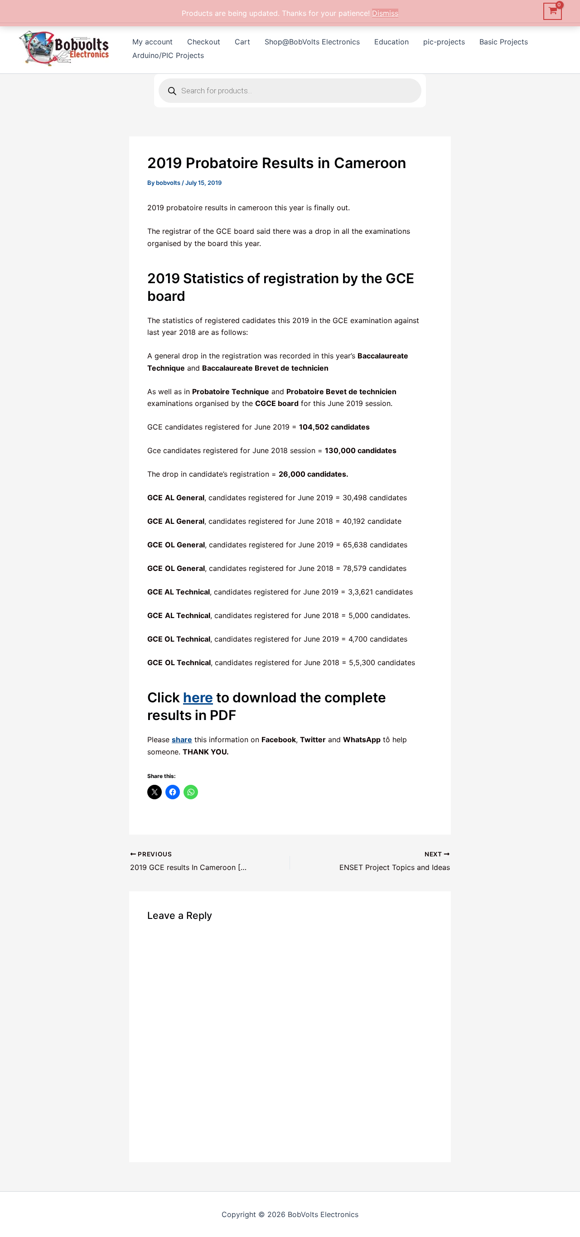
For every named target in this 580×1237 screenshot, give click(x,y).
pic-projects (444, 41)
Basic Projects (503, 41)
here (198, 697)
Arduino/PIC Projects (168, 55)
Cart (242, 41)
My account (152, 41)
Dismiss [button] (385, 13)
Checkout (203, 41)
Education (391, 41)
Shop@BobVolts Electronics (312, 41)
